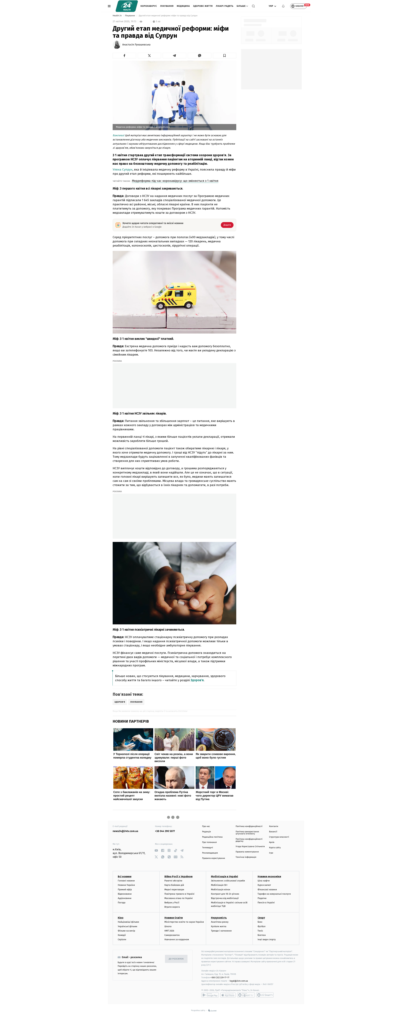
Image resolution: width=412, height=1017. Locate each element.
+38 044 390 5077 (165, 831)
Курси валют (264, 885)
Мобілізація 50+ (219, 885)
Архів (271, 842)
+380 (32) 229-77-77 (220, 977)
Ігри (271, 853)
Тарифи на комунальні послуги (274, 894)
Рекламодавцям (210, 853)
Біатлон (262, 935)
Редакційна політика (212, 837)
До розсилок (176, 959)
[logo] (127, 6)
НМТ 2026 (169, 930)
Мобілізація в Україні (224, 876)
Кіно (120, 917)
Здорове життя (203, 6)
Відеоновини (125, 894)
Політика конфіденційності (249, 826)
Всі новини (124, 876)
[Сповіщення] (283, 6)
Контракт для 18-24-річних (225, 894)
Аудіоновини (124, 898)
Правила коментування (247, 852)
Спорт (261, 917)
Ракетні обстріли (173, 880)
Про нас (206, 826)
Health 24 (117, 16)
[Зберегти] (224, 55)
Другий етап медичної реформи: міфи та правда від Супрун (168, 16)
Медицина (183, 6)
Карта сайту (275, 848)
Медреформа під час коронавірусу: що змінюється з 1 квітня (175, 181)
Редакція (206, 832)
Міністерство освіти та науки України (184, 922)
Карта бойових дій (174, 885)
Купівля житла (218, 926)
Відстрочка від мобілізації (225, 898)
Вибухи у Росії (171, 902)
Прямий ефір (125, 889)
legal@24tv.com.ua (239, 981)
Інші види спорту (267, 939)
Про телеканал (209, 842)
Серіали (122, 939)
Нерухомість (219, 917)
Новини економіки (269, 876)
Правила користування (213, 858)
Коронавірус (148, 6)
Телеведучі (207, 848)
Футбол (262, 926)
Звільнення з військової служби (228, 880)
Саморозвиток (172, 935)
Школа (168, 926)
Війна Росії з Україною (178, 876)
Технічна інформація (246, 857)
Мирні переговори (174, 889)
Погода (121, 902)
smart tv (246, 995)
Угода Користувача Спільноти (250, 846)
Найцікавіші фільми (128, 922)
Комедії (122, 935)
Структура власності (279, 837)
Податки (262, 898)
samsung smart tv (265, 995)
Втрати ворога (172, 907)
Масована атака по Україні (178, 898)
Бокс (260, 922)
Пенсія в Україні (266, 902)
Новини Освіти (173, 917)
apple (228, 995)
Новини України (126, 885)
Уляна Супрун (122, 169)
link (156, 850)
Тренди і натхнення (221, 930)
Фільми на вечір (126, 930)
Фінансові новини (267, 889)
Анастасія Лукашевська (136, 44)
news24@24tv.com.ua (125, 831)
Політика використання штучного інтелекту (247, 833)
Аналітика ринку (219, 922)
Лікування (166, 6)
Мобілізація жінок (220, 889)
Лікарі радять (224, 6)
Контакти (273, 826)
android (210, 995)
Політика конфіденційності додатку (249, 840)
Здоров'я (197, 680)
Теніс (260, 930)
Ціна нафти (264, 880)
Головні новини (126, 880)
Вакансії (273, 832)
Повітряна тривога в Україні (179, 894)
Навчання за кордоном (176, 939)
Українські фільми (127, 926)
